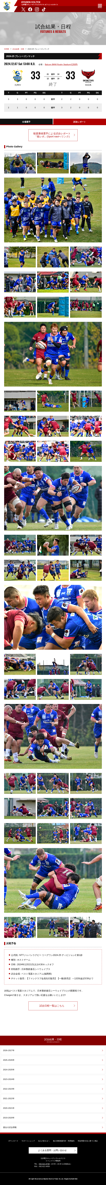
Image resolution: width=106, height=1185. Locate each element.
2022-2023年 (8, 1089)
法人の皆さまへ (44, 1141)
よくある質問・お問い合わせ (52, 1150)
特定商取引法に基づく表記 (88, 1141)
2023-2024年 (8, 1079)
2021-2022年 (8, 1098)
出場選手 (26, 122)
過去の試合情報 (10, 1127)
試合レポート (79, 122)
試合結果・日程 (18, 49)
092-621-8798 (44, 1164)
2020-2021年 (8, 1108)
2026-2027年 (8, 1050)
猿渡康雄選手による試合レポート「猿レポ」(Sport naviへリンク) (52, 135)
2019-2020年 (8, 1118)
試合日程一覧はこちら (51, 1005)
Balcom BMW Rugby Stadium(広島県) (61, 64)
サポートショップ (28, 1141)
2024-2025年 (8, 1070)
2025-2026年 (8, 1060)
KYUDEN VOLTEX (7, 6)
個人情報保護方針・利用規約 (64, 1141)
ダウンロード (13, 1141)
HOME (6, 49)
